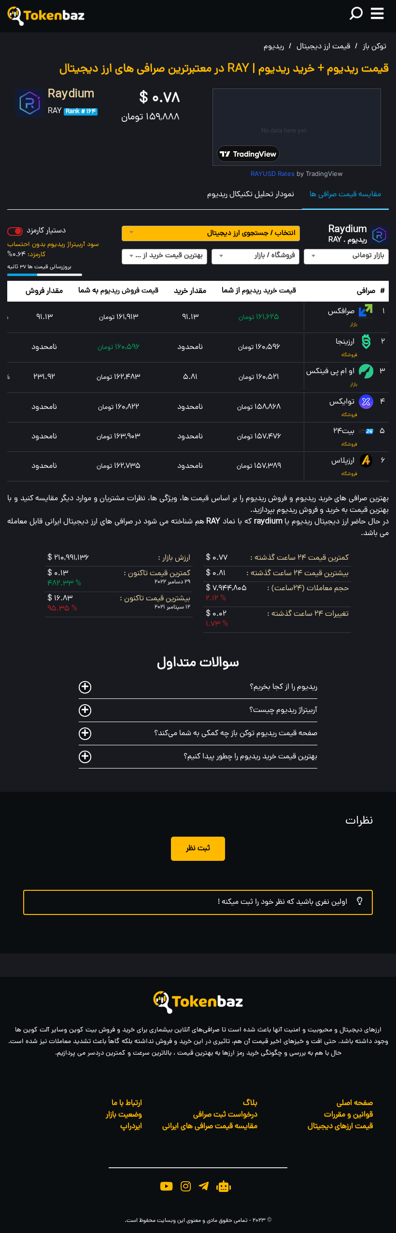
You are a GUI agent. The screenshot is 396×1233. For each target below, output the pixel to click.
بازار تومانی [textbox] (368, 255)
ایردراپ (131, 1126)
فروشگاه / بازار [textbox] (275, 255)
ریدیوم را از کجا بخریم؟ (283, 687)
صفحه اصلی (355, 1103)
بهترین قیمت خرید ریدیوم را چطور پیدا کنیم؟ (250, 757)
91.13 (190, 317)
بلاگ (250, 1103)
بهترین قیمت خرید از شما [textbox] (166, 255)
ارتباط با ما (127, 1103)
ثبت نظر (198, 849)
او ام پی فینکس (331, 371)
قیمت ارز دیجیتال (323, 47)
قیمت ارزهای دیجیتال (340, 1126)
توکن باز (374, 47)
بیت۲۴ (344, 431)
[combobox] (211, 233)
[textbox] (210, 234)
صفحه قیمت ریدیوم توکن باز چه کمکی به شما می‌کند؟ (235, 734)
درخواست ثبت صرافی (225, 1115)
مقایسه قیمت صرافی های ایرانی (209, 1126)
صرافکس (342, 312)
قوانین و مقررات (348, 1115)
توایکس (342, 402)
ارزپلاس (343, 461)
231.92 (44, 377)
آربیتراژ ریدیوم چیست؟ (283, 710)
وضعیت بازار (124, 1115)
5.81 (190, 377)
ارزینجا (346, 342)
